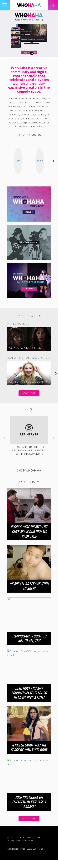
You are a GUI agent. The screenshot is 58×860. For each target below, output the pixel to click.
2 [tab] (32, 53)
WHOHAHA (29, 5)
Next (53, 161)
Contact (20, 837)
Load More (29, 393)
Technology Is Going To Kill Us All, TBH (29, 638)
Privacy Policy (13, 840)
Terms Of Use (33, 837)
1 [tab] (26, 53)
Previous (4, 161)
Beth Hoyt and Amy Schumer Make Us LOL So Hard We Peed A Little (29, 692)
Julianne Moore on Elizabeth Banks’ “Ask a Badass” (29, 802)
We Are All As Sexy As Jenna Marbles (29, 586)
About (10, 837)
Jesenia (18, 161)
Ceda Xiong (40, 161)
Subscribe (28, 840)
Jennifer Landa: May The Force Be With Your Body (29, 747)
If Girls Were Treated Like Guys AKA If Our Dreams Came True (29, 531)
